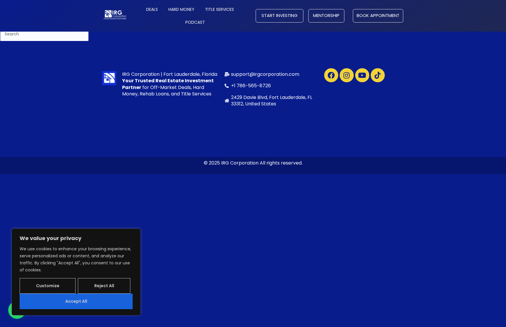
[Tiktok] (378, 75)
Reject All (104, 286)
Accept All (76, 301)
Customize (47, 286)
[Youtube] (362, 75)
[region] (76, 272)
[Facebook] (331, 75)
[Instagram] (347, 75)
